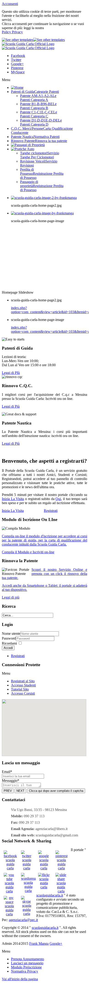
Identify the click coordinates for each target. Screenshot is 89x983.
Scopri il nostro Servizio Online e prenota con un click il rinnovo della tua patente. (44, 574)
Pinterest (17, 68)
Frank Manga (39, 943)
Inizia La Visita (13, 499)
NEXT (20, 790)
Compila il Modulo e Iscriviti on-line (28, 552)
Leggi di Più (11, 406)
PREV (8, 790)
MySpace (18, 72)
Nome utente (11, 633)
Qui (58, 499)
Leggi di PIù (11, 373)
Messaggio (10, 780)
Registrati (18, 656)
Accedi (8, 648)
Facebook (18, 56)
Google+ (17, 64)
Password (9, 638)
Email (7, 772)
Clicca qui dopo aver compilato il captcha (56, 790)
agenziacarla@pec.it (23, 920)
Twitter (16, 60)
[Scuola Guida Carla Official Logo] (28, 46)
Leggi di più (10, 597)
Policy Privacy (12, 32)
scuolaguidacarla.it (49, 895)
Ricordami (9, 643)
